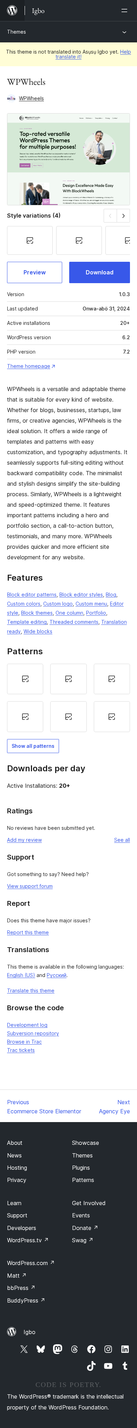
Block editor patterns (32, 594)
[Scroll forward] (123, 216)
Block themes (37, 613)
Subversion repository (33, 1033)
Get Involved (89, 1203)
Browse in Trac (24, 1042)
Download (99, 272)
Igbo (29, 1331)
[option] (25, 679)
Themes (16, 32)
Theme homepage (28, 366)
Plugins (81, 1167)
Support (17, 1215)
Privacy (16, 1179)
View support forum (30, 886)
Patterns (83, 1179)
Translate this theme (30, 990)
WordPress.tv (28, 1240)
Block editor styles (81, 594)
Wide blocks (38, 631)
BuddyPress (26, 1300)
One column (69, 613)
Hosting (17, 1167)
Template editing (27, 622)
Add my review (24, 840)
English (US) (21, 975)
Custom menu (91, 604)
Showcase (85, 1142)
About (14, 1142)
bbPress (21, 1287)
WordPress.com (31, 1262)
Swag (82, 1240)
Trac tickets (21, 1050)
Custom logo (58, 604)
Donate (85, 1227)
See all (122, 840)
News (14, 1155)
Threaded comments (74, 622)
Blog (111, 594)
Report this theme (28, 932)
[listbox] (68, 698)
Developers (21, 1227)
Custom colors (23, 604)
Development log (27, 1025)
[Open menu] (126, 10)
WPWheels (31, 98)
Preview (35, 272)
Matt (17, 1275)
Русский (56, 975)
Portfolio (96, 613)
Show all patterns (33, 746)
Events (81, 1215)
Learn (14, 1203)
